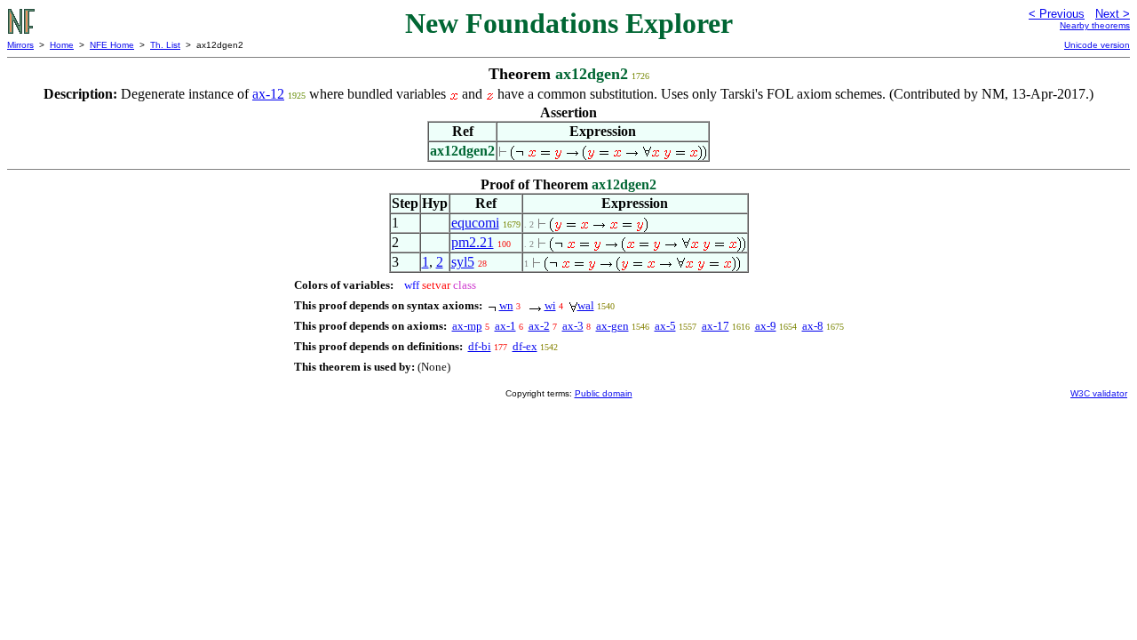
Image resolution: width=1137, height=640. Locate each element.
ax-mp (467, 325)
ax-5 (665, 325)
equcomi (475, 222)
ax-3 (573, 325)
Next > (1112, 13)
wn (506, 305)
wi (550, 305)
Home (62, 45)
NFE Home (112, 45)
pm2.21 (472, 242)
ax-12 (268, 93)
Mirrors (20, 45)
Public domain (603, 393)
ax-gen (612, 325)
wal (585, 305)
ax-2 (539, 325)
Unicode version (1097, 45)
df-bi (479, 346)
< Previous (1057, 13)
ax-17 (715, 325)
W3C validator (1098, 393)
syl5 (462, 261)
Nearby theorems (1095, 25)
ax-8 (812, 325)
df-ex (525, 346)
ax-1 (505, 325)
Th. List (165, 45)
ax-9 (765, 325)
